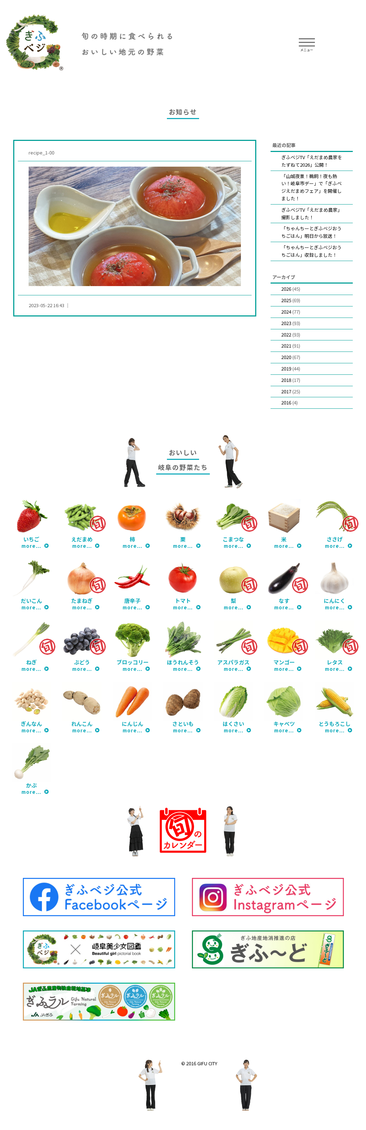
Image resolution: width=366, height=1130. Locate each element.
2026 (286, 288)
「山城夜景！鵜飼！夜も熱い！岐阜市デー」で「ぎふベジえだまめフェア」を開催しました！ (311, 187)
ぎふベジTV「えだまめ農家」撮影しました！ (311, 213)
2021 (286, 345)
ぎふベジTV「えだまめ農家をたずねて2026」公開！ (311, 161)
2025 (286, 300)
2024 (286, 311)
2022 (286, 334)
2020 (286, 357)
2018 (286, 380)
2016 (286, 402)
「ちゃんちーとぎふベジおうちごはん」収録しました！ (311, 251)
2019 (286, 368)
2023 (286, 323)
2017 (286, 391)
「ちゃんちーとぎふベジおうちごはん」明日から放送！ (311, 232)
